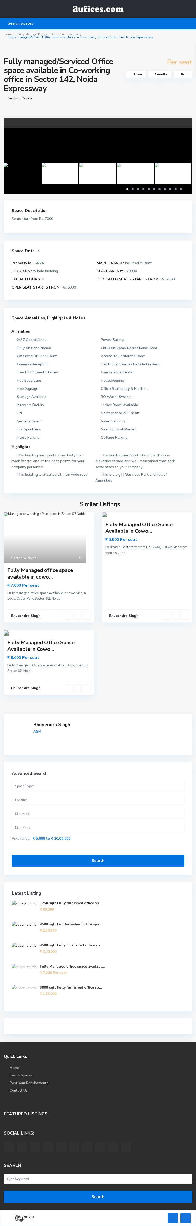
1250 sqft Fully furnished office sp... (71, 903)
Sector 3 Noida (20, 98)
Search (98, 860)
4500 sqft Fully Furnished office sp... (71, 945)
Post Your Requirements (29, 1083)
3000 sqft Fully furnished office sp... (71, 987)
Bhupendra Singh (51, 725)
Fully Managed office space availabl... (72, 966)
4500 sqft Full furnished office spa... (71, 924)
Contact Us (19, 1090)
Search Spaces (21, 1075)
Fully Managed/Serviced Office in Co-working (49, 34)
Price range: (21, 838)
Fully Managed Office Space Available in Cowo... (139, 528)
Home (8, 34)
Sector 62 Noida (23, 558)
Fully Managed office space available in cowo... (40, 573)
